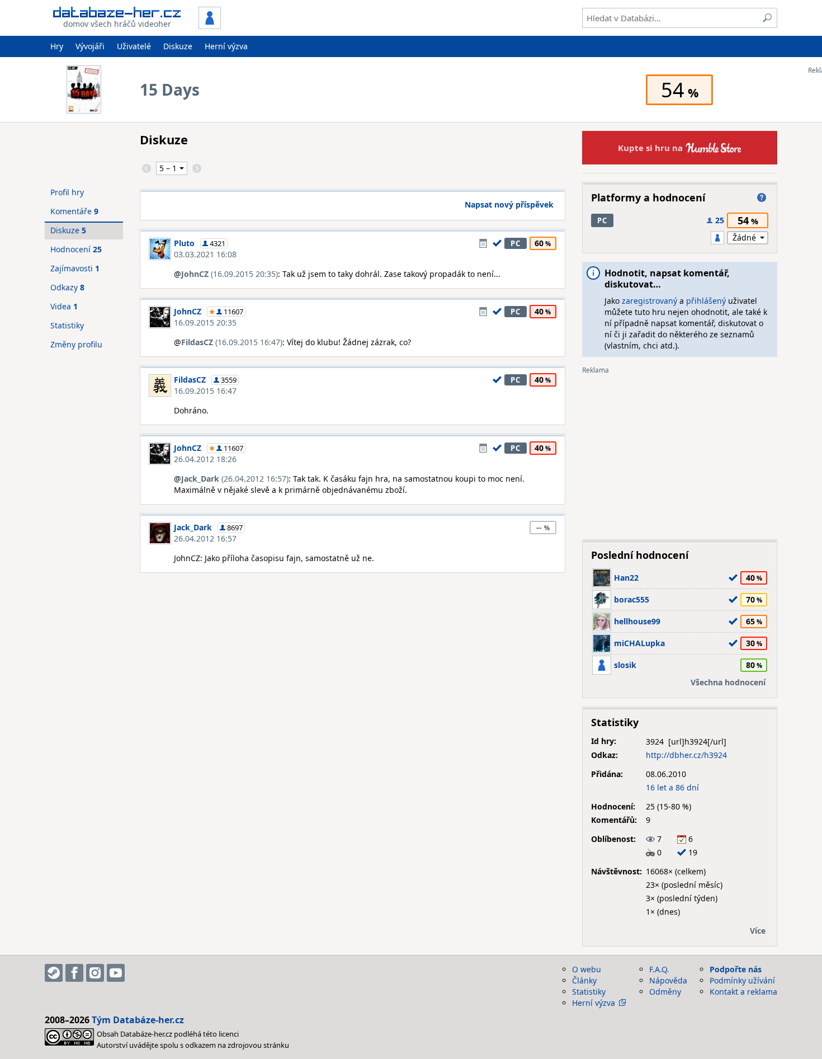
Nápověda (668, 980)
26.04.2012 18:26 (205, 459)
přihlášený (706, 300)
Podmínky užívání (742, 980)
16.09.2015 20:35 (205, 322)
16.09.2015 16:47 (205, 390)
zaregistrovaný (649, 300)
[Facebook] (74, 973)
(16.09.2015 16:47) (231, 342)
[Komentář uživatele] (483, 243)
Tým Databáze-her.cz (138, 1020)
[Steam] (54, 973)
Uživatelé (134, 46)
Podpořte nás (736, 969)
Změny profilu (76, 344)
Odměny (665, 991)
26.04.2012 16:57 (205, 538)
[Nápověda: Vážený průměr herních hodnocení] (761, 197)
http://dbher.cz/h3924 (686, 755)
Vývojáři (90, 46)
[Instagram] (95, 973)
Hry (56, 46)
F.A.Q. (659, 969)
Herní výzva (226, 46)
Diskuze (177, 46)
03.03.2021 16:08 (205, 254)
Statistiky (67, 325)
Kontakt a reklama (743, 991)
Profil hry (67, 192)
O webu (586, 969)
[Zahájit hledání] (767, 18)
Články (584, 980)
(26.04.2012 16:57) (235, 478)
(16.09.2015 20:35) (229, 274)
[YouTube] (116, 973)
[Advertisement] (679, 452)
